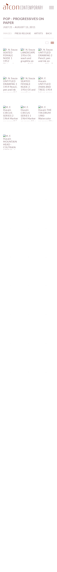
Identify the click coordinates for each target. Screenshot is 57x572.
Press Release (23, 33)
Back (49, 33)
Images (7, 33)
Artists (38, 33)
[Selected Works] (46, 43)
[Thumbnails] (52, 43)
